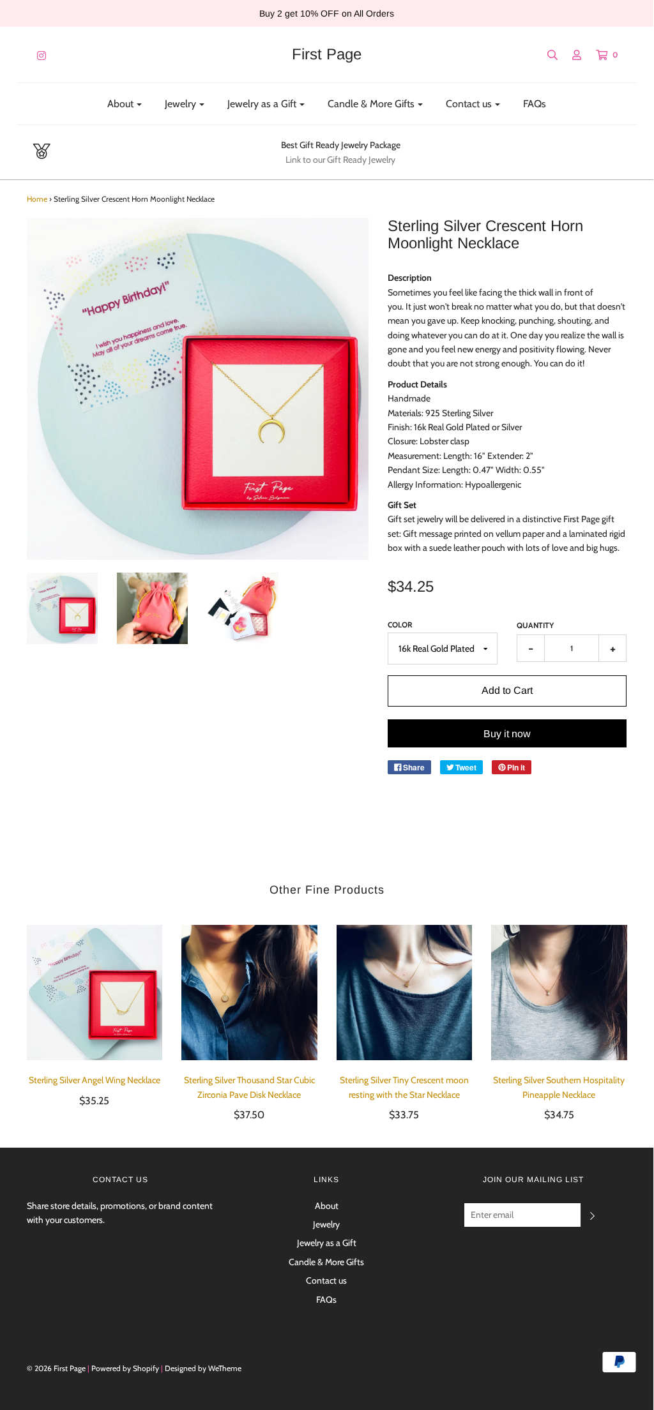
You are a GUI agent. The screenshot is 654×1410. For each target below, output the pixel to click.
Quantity (535, 625)
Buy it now (507, 733)
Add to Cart (507, 690)
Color (400, 624)
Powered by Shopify (125, 1368)
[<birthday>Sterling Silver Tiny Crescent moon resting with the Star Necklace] (405, 993)
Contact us (326, 1280)
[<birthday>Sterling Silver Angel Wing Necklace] (95, 993)
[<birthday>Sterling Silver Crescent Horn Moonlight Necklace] (242, 608)
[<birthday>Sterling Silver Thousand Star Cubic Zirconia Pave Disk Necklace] (249, 993)
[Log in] (570, 55)
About (326, 1205)
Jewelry (326, 1224)
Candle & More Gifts (326, 1262)
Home (37, 199)
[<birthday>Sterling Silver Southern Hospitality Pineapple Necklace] (559, 993)
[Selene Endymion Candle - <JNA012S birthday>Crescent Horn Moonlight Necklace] (62, 608)
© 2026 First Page (56, 1368)
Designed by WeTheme (203, 1368)
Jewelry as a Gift (326, 1243)
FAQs (534, 104)
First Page (326, 54)
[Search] (546, 55)
